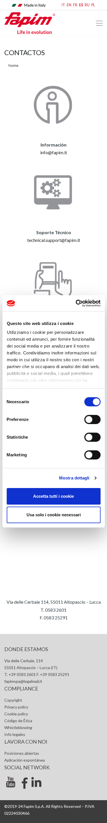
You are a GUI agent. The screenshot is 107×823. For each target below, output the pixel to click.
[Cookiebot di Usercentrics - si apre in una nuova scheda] (76, 303)
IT (63, 5)
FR (75, 5)
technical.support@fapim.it (53, 240)
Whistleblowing (18, 727)
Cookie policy (16, 713)
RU (87, 5)
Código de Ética (18, 720)
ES (81, 5)
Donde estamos (26, 649)
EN (69, 5)
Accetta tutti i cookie (53, 496)
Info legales (14, 734)
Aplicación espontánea (24, 760)
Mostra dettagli (74, 477)
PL (93, 5)
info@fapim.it (53, 152)
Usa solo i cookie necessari (54, 514)
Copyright (13, 700)
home (14, 65)
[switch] (92, 419)
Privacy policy (16, 706)
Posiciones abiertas (21, 753)
